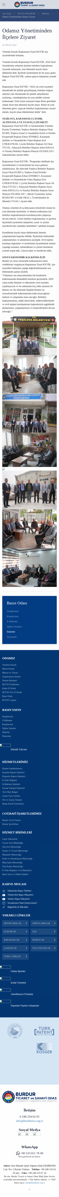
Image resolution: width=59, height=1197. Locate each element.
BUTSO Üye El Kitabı (12, 692)
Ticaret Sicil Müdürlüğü (12, 843)
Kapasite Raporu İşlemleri (13, 772)
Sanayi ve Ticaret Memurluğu (15, 851)
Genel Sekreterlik (9, 839)
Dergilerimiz (13, 611)
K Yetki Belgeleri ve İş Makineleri (17, 870)
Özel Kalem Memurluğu (12, 866)
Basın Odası (7, 696)
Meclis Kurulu (8, 669)
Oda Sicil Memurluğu (11, 847)
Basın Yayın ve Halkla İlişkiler (15, 874)
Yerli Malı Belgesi (10, 792)
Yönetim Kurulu (9, 665)
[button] (3, 4)
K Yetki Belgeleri (9, 780)
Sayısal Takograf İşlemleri (13, 788)
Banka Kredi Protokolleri (13, 804)
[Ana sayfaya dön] (29, 4)
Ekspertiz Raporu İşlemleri (13, 776)
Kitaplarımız (13, 616)
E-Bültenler (12, 621)
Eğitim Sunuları (14, 626)
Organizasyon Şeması (11, 676)
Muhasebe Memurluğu (11, 855)
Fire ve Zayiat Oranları (12, 800)
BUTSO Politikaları (10, 684)
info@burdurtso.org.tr (29, 1120)
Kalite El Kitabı (9, 688)
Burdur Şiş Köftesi (10, 824)
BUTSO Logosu (9, 700)
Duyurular (12, 637)
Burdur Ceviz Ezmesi (11, 820)
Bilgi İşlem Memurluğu (12, 862)
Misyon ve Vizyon (10, 673)
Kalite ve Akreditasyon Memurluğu (17, 859)
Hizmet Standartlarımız (12, 768)
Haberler (11, 631)
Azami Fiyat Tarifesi (11, 796)
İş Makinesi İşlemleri (11, 784)
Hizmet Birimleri (9, 680)
